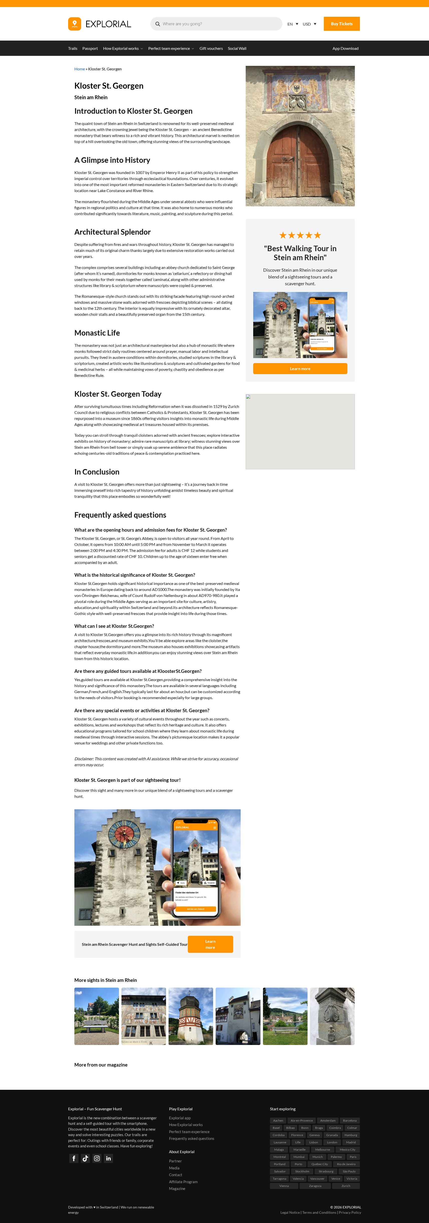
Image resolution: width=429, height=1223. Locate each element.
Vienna (284, 1185)
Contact (175, 1174)
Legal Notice (290, 1212)
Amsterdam (328, 1120)
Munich (318, 1156)
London (332, 1142)
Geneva (315, 1135)
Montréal (279, 1156)
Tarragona (279, 1178)
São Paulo (349, 1171)
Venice (335, 1178)
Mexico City (347, 1149)
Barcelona (350, 1120)
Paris (353, 1156)
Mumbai (299, 1156)
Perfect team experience (189, 1131)
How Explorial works (186, 1124)
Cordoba (278, 1135)
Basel (276, 1127)
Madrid (351, 1142)
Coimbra (335, 1127)
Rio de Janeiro (346, 1164)
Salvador (280, 1171)
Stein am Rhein (90, 97)
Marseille (300, 1149)
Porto (298, 1164)
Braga (319, 1127)
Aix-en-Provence (302, 1120)
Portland (279, 1164)
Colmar (352, 1127)
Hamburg (351, 1135)
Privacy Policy (350, 1212)
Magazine (177, 1188)
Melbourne (322, 1149)
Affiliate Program (183, 1181)
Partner (175, 1161)
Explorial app (180, 1117)
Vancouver (317, 1178)
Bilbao (290, 1127)
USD (307, 24)
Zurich (346, 1185)
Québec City (320, 1164)
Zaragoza (315, 1185)
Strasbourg (326, 1171)
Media (174, 1167)
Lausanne (280, 1142)
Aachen (278, 1120)
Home (79, 68)
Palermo (336, 1156)
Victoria (352, 1178)
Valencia (298, 1178)
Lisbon (313, 1142)
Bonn (305, 1127)
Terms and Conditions (319, 1212)
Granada (332, 1135)
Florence (297, 1135)
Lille (298, 1142)
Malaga (279, 1149)
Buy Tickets (342, 23)
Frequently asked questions (191, 1138)
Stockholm (302, 1171)
